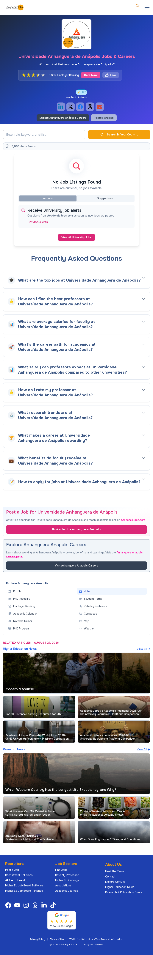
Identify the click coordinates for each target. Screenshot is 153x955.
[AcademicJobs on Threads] (36, 905)
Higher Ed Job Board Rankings (24, 890)
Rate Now (90, 75)
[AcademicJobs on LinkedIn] (45, 905)
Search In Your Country (122, 134)
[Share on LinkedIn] (61, 106)
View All (142, 649)
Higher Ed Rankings (67, 880)
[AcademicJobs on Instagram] (27, 905)
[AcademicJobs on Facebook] (9, 905)
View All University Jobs (76, 237)
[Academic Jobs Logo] (14, 7)
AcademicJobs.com (133, 520)
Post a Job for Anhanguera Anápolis (76, 529)
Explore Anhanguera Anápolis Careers (63, 117)
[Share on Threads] (90, 106)
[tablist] (76, 198)
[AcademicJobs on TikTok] (53, 905)
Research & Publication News (123, 892)
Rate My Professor (67, 875)
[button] (147, 7)
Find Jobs (61, 870)
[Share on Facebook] (80, 106)
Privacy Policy (37, 939)
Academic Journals (67, 890)
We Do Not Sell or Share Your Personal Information (96, 939)
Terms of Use (57, 939)
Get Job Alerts (37, 222)
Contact (110, 876)
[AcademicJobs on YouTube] (18, 905)
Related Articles (104, 117)
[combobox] (137, 5)
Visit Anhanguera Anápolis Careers (76, 565)
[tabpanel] (76, 216)
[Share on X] (70, 106)
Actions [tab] (48, 198)
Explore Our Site (115, 881)
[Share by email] (100, 106)
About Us (113, 864)
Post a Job (12, 870)
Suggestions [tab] (105, 198)
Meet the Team (114, 871)
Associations (63, 885)
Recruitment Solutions (19, 875)
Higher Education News (119, 887)
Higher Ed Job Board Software (24, 885)
